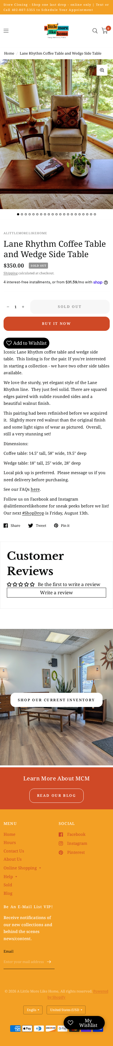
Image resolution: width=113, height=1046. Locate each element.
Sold (8, 884)
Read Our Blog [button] (56, 795)
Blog (8, 893)
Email (8, 951)
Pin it (65, 525)
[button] (56, 700)
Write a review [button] (56, 592)
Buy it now (56, 323)
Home (9, 53)
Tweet (41, 525)
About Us (13, 859)
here (35, 489)
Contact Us (14, 851)
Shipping (11, 273)
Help (8, 876)
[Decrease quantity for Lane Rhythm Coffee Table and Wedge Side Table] (8, 307)
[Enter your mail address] (49, 962)
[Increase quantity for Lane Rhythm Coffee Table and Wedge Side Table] (23, 307)
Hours (10, 842)
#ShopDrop (33, 513)
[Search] (95, 30)
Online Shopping (20, 867)
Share (15, 525)
